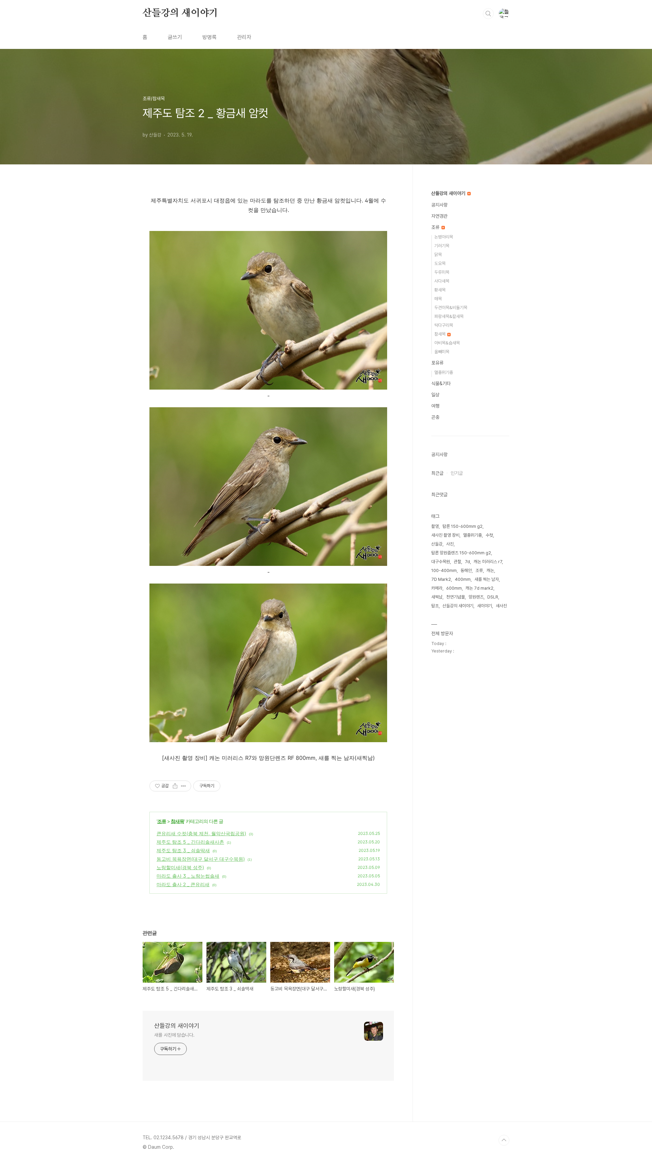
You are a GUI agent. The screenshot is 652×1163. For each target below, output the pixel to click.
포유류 (437, 362)
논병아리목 (443, 236)
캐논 (490, 570)
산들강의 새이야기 (180, 13)
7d (467, 561)
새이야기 (484, 605)
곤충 (435, 417)
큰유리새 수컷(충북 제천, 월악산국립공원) (201, 833)
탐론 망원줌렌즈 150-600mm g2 (461, 552)
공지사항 (439, 205)
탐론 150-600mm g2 (462, 526)
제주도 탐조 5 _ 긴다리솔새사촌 (190, 842)
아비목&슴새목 (447, 342)
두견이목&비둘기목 (450, 307)
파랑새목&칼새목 (449, 316)
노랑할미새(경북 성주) (180, 867)
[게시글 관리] (183, 786)
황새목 (440, 289)
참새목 (177, 821)
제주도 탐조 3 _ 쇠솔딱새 (183, 850)
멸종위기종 (443, 372)
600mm (454, 588)
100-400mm (444, 570)
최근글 (437, 473)
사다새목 (441, 281)
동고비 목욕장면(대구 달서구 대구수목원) (201, 859)
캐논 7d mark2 (479, 588)
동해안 (466, 570)
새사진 (501, 605)
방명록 (209, 37)
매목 (438, 298)
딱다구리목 (443, 325)
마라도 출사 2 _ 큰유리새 (183, 884)
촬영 (435, 526)
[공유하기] (175, 786)
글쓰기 (175, 37)
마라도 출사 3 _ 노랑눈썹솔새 (188, 876)
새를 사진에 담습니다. (174, 1035)
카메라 (436, 588)
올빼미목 (441, 351)
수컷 (489, 535)
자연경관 (439, 216)
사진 (450, 544)
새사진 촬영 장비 (445, 535)
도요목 (440, 263)
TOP (504, 1140)
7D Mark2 (441, 579)
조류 (161, 821)
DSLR (492, 597)
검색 (488, 13)
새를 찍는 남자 (486, 579)
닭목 (438, 254)
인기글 (457, 473)
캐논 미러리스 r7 (488, 561)
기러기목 (441, 245)
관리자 (244, 37)
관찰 (457, 561)
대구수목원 (440, 561)
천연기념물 (455, 597)
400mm (463, 579)
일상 (435, 394)
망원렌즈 (476, 597)
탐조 (435, 605)
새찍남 (436, 597)
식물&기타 (441, 383)
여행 (435, 406)
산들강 (436, 544)
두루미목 (441, 272)
